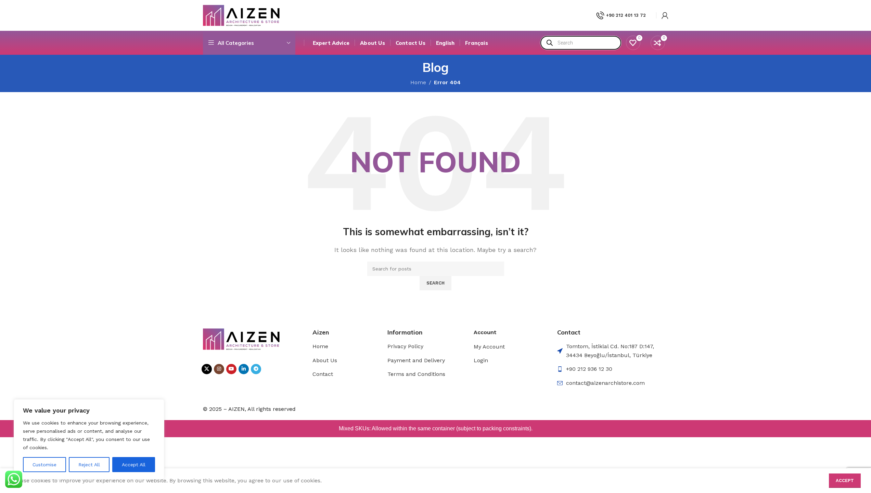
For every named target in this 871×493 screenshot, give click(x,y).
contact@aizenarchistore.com (605, 383)
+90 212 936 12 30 (589, 369)
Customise (44, 464)
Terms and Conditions (416, 374)
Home (320, 346)
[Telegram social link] (256, 369)
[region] (89, 439)
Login (481, 360)
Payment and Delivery (416, 360)
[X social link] (207, 369)
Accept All (133, 464)
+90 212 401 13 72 (626, 15)
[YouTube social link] (231, 369)
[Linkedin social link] (244, 369)
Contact (322, 374)
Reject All (89, 464)
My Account (489, 346)
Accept (845, 480)
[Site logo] (241, 15)
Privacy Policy (405, 346)
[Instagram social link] (219, 369)
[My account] (665, 15)
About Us (324, 360)
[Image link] (241, 338)
